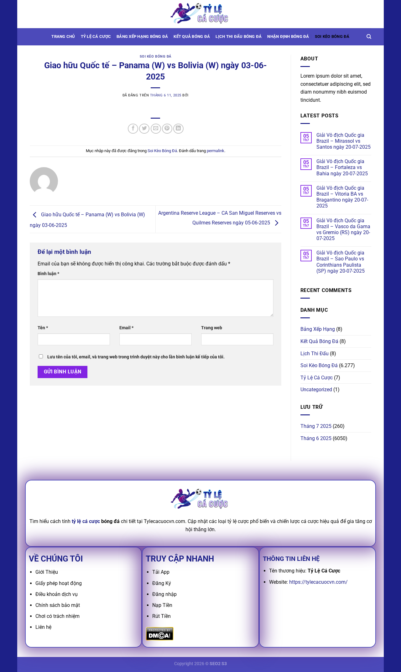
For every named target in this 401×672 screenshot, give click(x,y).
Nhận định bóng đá (288, 36)
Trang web (211, 328)
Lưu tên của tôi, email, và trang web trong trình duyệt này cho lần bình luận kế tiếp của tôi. (136, 357)
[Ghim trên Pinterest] (167, 129)
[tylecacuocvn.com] (200, 14)
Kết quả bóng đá (192, 36)
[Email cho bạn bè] (156, 129)
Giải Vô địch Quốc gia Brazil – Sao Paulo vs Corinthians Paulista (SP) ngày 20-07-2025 (340, 262)
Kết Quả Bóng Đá (319, 341)
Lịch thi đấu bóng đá (239, 36)
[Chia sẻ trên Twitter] (144, 129)
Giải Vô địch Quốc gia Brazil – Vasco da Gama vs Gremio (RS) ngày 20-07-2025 (343, 230)
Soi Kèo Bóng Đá (332, 36)
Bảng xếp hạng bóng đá (142, 36)
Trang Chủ (63, 36)
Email (126, 328)
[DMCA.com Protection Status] (160, 633)
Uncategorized (316, 389)
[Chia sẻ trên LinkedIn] (178, 129)
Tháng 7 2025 (315, 426)
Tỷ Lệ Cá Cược (96, 36)
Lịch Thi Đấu (314, 354)
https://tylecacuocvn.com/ (318, 582)
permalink (215, 150)
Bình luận (48, 273)
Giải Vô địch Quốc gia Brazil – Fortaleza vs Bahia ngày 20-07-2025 (342, 167)
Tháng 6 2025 (315, 438)
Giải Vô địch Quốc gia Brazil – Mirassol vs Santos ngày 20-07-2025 (343, 141)
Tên (43, 328)
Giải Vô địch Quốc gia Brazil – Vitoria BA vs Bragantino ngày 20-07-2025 (342, 197)
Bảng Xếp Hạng (317, 329)
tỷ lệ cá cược (86, 521)
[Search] (369, 37)
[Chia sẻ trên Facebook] (133, 129)
